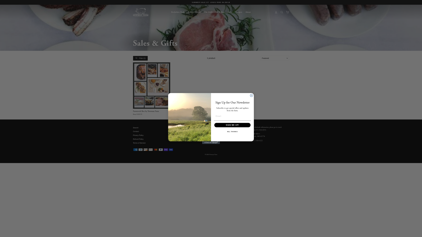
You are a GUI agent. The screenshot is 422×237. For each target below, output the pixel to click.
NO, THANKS (232, 131)
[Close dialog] (251, 95)
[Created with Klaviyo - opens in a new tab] (211, 142)
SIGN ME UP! (232, 125)
